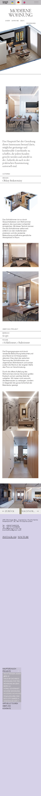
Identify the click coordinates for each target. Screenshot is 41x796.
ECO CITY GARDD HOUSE (12, 698)
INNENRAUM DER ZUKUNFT (12, 701)
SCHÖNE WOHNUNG (12, 691)
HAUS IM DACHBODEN (12, 679)
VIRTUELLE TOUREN (10, 703)
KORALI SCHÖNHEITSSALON (12, 689)
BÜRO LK (7, 686)
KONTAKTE (7, 708)
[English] (25, 2)
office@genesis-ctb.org (12, 528)
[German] (19, 2)
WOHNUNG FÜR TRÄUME (12, 681)
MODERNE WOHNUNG (12, 694)
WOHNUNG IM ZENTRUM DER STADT (12, 684)
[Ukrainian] (13, 2)
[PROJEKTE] (18, 671)
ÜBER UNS (7, 706)
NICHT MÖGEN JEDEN (12, 674)
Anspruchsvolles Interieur (12, 696)
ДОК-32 (6, 676)
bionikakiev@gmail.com (12, 530)
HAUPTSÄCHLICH (9, 669)
